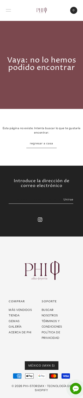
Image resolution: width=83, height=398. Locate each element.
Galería (15, 326)
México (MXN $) (41, 365)
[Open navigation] (8, 10)
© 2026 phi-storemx (28, 386)
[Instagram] (40, 219)
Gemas (14, 321)
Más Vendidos (20, 310)
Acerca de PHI (20, 332)
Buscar (48, 310)
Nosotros (50, 315)
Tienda (14, 315)
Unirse (68, 199)
